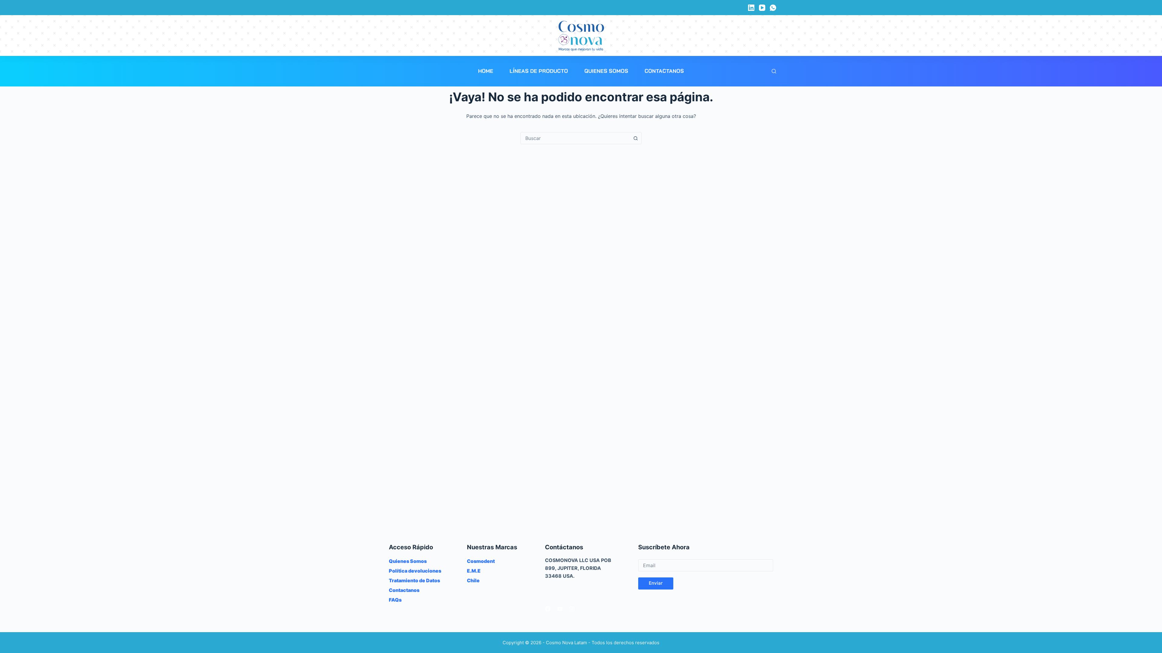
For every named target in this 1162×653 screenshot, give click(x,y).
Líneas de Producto (539, 71)
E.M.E (474, 571)
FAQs (395, 600)
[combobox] (575, 138)
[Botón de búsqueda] (635, 138)
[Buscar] (774, 71)
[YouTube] (762, 8)
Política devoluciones (415, 571)
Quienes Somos (606, 71)
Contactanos (664, 71)
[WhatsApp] (773, 8)
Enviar (656, 583)
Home (485, 71)
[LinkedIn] (751, 8)
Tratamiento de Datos (414, 580)
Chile (473, 580)
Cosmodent (481, 561)
